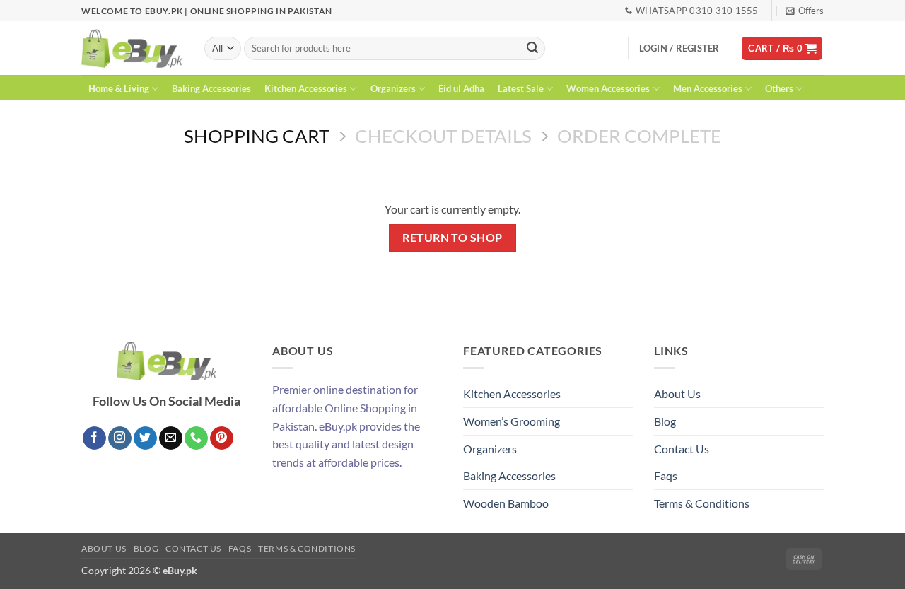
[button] (805, 10)
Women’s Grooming (511, 421)
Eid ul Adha (461, 88)
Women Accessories (608, 88)
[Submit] (532, 49)
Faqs (665, 475)
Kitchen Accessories (305, 88)
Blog (665, 421)
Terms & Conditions (701, 503)
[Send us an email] (170, 438)
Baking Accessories (211, 88)
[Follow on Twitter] (145, 438)
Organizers (393, 88)
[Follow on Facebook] (94, 438)
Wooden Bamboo (506, 503)
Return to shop (452, 237)
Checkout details (443, 135)
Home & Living (118, 88)
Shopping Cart (256, 135)
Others (779, 88)
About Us (677, 393)
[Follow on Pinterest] (221, 438)
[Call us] (196, 438)
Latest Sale (521, 88)
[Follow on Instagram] (120, 438)
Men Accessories (707, 88)
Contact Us (681, 448)
